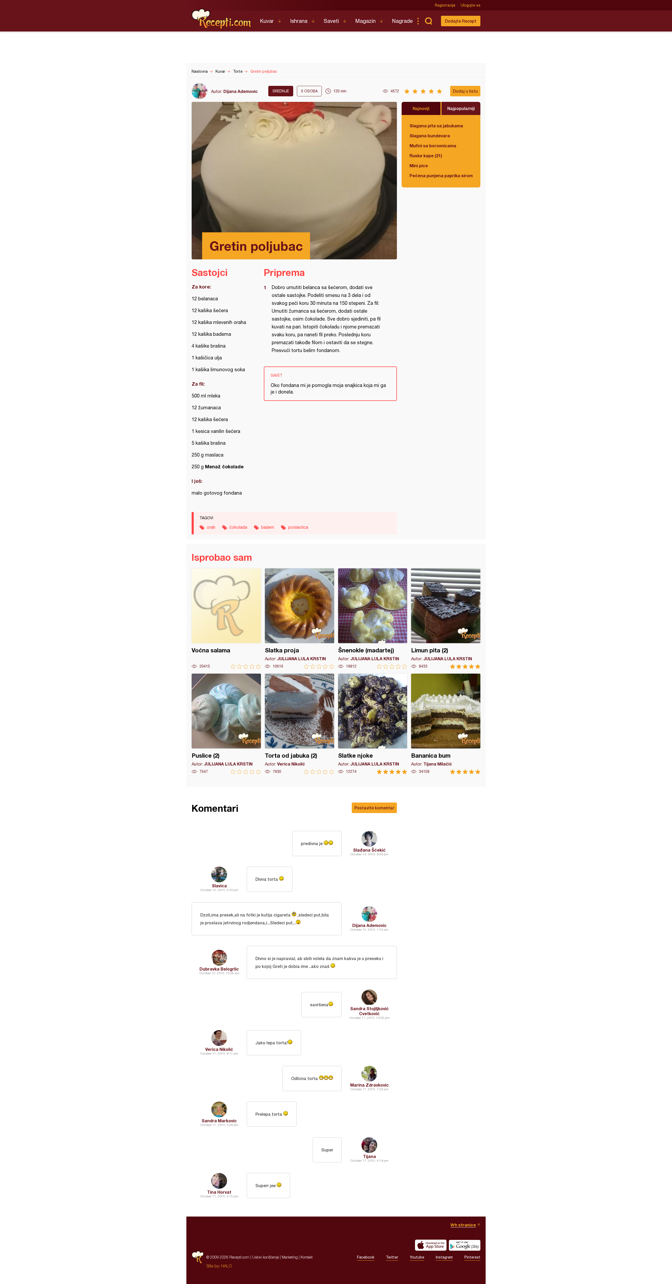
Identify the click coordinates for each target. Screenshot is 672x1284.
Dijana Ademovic (240, 91)
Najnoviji (421, 108)
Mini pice (419, 165)
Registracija (445, 5)
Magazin (365, 21)
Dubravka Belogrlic (219, 968)
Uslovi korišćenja (265, 1257)
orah (211, 527)
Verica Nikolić (219, 1049)
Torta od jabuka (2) (299, 724)
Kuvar (267, 21)
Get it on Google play (464, 1245)
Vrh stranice (463, 1224)
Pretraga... (428, 21)
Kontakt (307, 1257)
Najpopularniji (461, 108)
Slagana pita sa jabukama (436, 125)
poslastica (298, 527)
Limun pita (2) (445, 618)
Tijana (369, 1156)
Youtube (417, 1257)
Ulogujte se (470, 5)
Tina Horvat (219, 1191)
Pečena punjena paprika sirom (441, 175)
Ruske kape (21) (426, 155)
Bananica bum (445, 724)
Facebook (365, 1257)
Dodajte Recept (460, 20)
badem (267, 527)
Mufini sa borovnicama (433, 145)
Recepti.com (222, 19)
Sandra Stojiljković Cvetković (369, 1011)
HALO (226, 1266)
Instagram (444, 1257)
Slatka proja (299, 618)
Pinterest (472, 1257)
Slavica (219, 885)
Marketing (290, 1257)
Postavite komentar (374, 807)
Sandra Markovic (219, 1120)
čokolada (238, 527)
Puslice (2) (226, 724)
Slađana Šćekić (369, 849)
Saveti (331, 21)
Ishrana (298, 21)
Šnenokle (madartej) (372, 618)
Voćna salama (226, 618)
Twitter (392, 1257)
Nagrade (402, 21)
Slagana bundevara (430, 135)
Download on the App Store (431, 1245)
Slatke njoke (372, 724)
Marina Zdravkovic (369, 1084)
